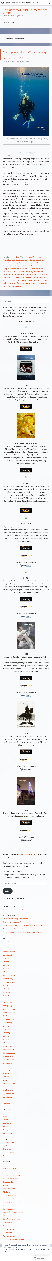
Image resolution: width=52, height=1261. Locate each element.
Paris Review (7, 1228)
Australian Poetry (18, 266)
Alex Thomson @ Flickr (28, 860)
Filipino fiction (13, 271)
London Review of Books (12, 1208)
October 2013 (8, 1062)
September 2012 (9, 1099)
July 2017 (6, 954)
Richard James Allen (23, 286)
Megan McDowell (27, 280)
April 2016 (7, 971)
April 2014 (6, 1042)
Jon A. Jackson (19, 277)
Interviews (20, 274)
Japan (41, 274)
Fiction (5, 271)
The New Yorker (9, 1242)
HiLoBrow (6, 1198)
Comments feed (9, 1158)
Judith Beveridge (39, 277)
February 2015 (8, 1008)
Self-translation (35, 286)
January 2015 (7, 1011)
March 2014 (7, 1045)
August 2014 (7, 1028)
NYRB (5, 1221)
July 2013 (6, 1072)
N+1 (4, 1211)
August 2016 (7, 961)
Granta (5, 1191)
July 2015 (6, 994)
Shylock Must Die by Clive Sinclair (15, 924)
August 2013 (7, 1069)
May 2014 (6, 1038)
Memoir (6, 1132)
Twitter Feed (9, 913)
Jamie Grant (34, 274)
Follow (7, 897)
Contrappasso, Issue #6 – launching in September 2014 (24, 57)
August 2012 (7, 1103)
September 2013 (9, 1065)
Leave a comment (14, 292)
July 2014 (6, 1032)
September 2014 (9, 1025)
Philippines (38, 283)
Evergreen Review (10, 1188)
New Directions (9, 1215)
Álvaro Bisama (30, 266)
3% (3, 1171)
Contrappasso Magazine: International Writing (25, 11)
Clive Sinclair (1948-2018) (12, 928)
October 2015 (8, 984)
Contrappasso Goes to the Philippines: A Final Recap (23, 938)
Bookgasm (7, 1177)
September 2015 (9, 988)
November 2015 (9, 981)
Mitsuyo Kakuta (39, 280)
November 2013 (9, 1059)
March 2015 (7, 1004)
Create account (8, 1148)
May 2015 (6, 1001)
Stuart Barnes (30, 289)
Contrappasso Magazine (27, 269)
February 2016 (8, 977)
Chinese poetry (13, 269)
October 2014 (8, 1021)
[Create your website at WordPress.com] (26, 2)
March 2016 (7, 974)
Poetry (5, 1135)
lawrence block (8, 280)
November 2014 (9, 1018)
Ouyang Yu (18, 283)
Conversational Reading (12, 1181)
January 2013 (7, 1086)
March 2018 (7, 950)
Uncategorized (14, 263)
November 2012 (9, 1092)
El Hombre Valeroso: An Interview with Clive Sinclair (23, 931)
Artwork (6, 1118)
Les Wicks (17, 280)
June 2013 (6, 1075)
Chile (37, 266)
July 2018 (6, 947)
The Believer (7, 1231)
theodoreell (26, 67)
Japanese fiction (8, 277)
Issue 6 (27, 274)
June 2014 (6, 1035)
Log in (5, 1151)
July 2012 (6, 1106)
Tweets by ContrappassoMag (14, 915)
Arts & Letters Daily (10, 1174)
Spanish (11, 289)
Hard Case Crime (9, 1194)
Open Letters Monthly (11, 1225)
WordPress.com (9, 1161)
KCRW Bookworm (9, 1201)
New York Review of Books (13, 1218)
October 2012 (8, 1096)
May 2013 (6, 1079)
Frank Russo (35, 271)
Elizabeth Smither (42, 269)
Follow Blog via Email (13, 877)
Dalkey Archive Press (11, 1184)
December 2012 (9, 1089)
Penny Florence (27, 283)
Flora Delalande (24, 271)
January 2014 (7, 1052)
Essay (5, 1122)
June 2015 (6, 998)
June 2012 (6, 1109)
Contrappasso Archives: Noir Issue (16, 934)
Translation (40, 289)
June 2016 (6, 964)
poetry (44, 283)
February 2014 (8, 1048)
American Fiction (32, 263)
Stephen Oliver (19, 289)
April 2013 (6, 1082)
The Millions (7, 1238)
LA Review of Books (10, 1204)
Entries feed (7, 1155)
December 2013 (9, 1055)
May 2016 (6, 967)
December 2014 (9, 1015)
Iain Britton (12, 274)
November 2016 (9, 957)
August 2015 (7, 991)
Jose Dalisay (29, 277)
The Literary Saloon (10, 1235)
